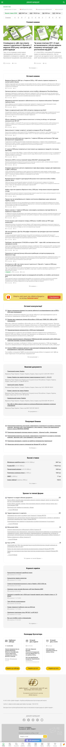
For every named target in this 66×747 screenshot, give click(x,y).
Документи (23, 745)
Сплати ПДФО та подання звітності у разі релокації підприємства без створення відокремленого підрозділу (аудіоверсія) (32, 348)
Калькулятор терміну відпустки (16, 578)
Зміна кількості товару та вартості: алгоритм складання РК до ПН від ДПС (28, 130)
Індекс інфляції (12, 480)
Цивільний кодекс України (15, 385)
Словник (8, 18)
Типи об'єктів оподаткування (16, 601)
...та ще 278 (12, 524)
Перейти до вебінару (12, 668)
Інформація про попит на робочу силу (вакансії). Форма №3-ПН (26, 515)
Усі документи (32, 411)
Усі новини (32, 286)
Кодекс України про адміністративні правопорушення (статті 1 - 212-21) (29, 377)
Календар (29, 745)
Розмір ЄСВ (10, 465)
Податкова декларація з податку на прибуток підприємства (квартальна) (29, 441)
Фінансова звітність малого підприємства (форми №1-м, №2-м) (27, 444)
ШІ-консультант (34, 740)
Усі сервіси (32, 623)
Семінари (55, 745)
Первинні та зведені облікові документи (19, 497)
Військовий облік (12, 527)
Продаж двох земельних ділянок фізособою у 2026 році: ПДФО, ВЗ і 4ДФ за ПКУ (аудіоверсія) (32, 320)
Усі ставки (32, 483)
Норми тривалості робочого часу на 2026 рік (21, 607)
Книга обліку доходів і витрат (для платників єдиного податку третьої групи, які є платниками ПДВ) (32, 504)
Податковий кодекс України (15, 371)
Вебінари (48, 745)
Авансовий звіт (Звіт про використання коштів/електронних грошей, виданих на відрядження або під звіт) (32, 545)
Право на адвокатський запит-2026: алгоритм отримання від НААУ (25, 110)
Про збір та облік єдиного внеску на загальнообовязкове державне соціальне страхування (31, 404)
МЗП (20, 13)
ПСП (53, 13)
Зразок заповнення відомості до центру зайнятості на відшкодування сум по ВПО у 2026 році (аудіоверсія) (33, 311)
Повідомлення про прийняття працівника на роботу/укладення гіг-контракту (30, 521)
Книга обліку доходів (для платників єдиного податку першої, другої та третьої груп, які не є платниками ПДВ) (33, 500)
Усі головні (32, 68)
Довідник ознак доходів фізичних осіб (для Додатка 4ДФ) (25, 589)
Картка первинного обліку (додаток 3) (19, 537)
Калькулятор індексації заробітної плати (19, 572)
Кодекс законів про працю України (18, 390)
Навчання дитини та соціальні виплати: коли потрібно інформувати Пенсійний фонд (31, 91)
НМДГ (9, 476)
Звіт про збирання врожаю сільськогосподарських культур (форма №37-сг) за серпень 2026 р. (32, 652)
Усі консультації (33, 357)
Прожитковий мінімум (14, 469)
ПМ (43, 13)
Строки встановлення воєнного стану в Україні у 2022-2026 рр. (26, 583)
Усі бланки (32, 448)
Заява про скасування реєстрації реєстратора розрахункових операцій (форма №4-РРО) (32, 551)
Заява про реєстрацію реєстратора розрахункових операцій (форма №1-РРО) (30, 549)
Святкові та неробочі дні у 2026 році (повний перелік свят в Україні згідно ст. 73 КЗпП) (32, 595)
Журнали (42, 745)
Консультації (16, 745)
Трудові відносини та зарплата (16, 513)
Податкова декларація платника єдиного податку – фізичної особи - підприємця (32, 432)
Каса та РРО (11, 543)
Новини (10, 745)
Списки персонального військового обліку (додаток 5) (24, 529)
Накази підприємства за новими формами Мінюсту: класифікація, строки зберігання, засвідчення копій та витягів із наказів (12, 652)
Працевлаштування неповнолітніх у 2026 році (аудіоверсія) (25, 330)
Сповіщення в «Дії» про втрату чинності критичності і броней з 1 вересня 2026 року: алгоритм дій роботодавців (17, 46)
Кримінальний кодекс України (16, 398)
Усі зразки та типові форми (32, 558)
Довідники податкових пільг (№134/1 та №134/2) (22, 612)
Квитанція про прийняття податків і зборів (20, 507)
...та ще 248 (12, 509)
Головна (3, 745)
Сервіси (35, 745)
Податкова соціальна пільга (16, 473)
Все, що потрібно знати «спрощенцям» (19, 618)
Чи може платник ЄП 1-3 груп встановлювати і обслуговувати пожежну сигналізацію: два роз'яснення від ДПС (47, 46)
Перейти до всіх (33, 668)
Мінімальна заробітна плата (16, 462)
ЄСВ (31, 13)
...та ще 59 (12, 539)
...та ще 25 (12, 555)
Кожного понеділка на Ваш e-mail (28, 733)
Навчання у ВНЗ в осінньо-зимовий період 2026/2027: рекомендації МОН (27, 160)
